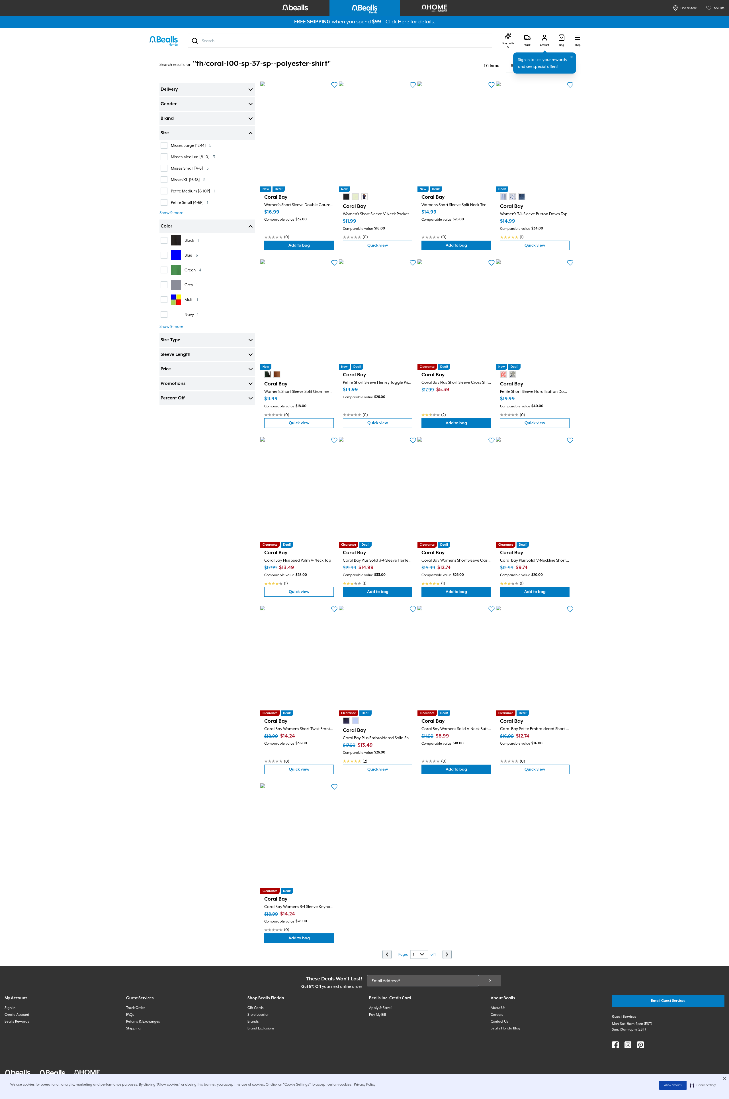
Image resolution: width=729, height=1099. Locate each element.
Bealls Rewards (17, 1021)
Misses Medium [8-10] (193, 156)
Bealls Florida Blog (505, 1028)
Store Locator (258, 1015)
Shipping (133, 1028)
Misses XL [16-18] (188, 179)
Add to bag (311, 246)
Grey (191, 284)
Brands (253, 1021)
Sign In (10, 1008)
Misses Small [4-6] (189, 168)
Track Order (135, 1008)
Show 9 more (171, 212)
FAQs (130, 1015)
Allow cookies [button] (673, 1085)
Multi (191, 299)
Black (192, 240)
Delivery (169, 89)
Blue (191, 255)
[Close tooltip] (571, 57)
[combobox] (340, 41)
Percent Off (173, 398)
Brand (167, 118)
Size (165, 133)
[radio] (346, 196)
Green (193, 269)
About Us (498, 1008)
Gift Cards (255, 1008)
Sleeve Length (176, 354)
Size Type (170, 340)
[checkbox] (164, 145)
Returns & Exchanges (143, 1021)
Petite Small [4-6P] (189, 202)
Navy (191, 314)
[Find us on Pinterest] (640, 1044)
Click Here (397, 22)
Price (166, 369)
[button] (703, 1085)
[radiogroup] (355, 196)
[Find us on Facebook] (615, 1044)
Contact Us (499, 1021)
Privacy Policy (364, 1084)
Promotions (173, 383)
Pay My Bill (377, 1015)
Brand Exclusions (261, 1028)
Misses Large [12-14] (191, 145)
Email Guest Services (668, 1001)
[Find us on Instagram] (627, 1044)
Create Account (17, 1015)
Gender (169, 104)
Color (166, 226)
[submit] (490, 980)
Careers (497, 1015)
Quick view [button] (389, 246)
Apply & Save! (380, 1008)
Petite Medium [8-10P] (193, 190)
